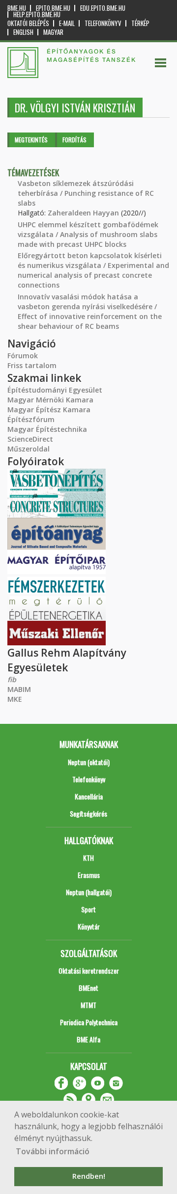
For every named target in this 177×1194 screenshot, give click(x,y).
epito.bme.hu (53, 8)
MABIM (19, 689)
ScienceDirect (30, 439)
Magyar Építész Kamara (48, 409)
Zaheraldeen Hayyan (83, 212)
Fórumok (22, 355)
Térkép (140, 23)
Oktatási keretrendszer (89, 970)
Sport (88, 909)
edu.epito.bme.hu (102, 8)
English (23, 32)
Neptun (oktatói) (89, 762)
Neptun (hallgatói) (89, 892)
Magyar (53, 32)
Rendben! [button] (88, 1176)
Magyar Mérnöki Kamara (50, 399)
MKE (14, 699)
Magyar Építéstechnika (47, 429)
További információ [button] (52, 1151)
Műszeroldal (28, 448)
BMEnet (88, 987)
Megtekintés (31, 139)
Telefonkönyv (103, 23)
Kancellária (89, 796)
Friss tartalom (32, 365)
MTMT (88, 1005)
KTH (88, 857)
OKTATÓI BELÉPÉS (28, 23)
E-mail (67, 23)
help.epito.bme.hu (36, 14)
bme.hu (16, 8)
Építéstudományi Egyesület (54, 390)
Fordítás (74, 139)
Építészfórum (31, 419)
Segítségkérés (88, 813)
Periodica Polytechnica (89, 1022)
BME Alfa (88, 1039)
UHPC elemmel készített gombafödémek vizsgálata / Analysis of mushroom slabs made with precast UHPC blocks (88, 234)
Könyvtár (89, 926)
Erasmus (89, 875)
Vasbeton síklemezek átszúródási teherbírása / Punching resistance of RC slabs (86, 193)
